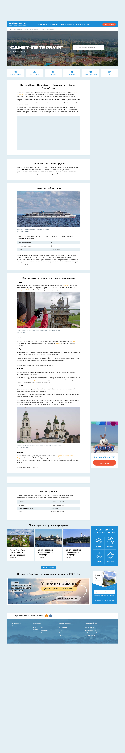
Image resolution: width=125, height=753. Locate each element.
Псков (42, 632)
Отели (78, 24)
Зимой (98, 546)
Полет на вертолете (91, 74)
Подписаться (104, 600)
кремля (36, 380)
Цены (109, 74)
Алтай (60, 630)
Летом (98, 561)
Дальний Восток (63, 627)
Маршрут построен (89, 627)
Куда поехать (43, 24)
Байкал (61, 635)
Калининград (36, 631)
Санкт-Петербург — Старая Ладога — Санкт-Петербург (18, 552)
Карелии (65, 285)
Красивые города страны (91, 630)
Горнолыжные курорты (90, 635)
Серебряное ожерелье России (92, 632)
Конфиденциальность (15, 625)
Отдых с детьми (34, 74)
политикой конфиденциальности (102, 596)
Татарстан (61, 632)
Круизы (26, 29)
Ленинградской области (25, 290)
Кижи (55, 402)
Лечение (87, 24)
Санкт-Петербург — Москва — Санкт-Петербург (46, 552)
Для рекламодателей (15, 623)
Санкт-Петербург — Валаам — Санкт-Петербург (74, 552)
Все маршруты (48, 567)
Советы (55, 24)
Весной (110, 546)
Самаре (58, 343)
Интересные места (15, 74)
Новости (70, 24)
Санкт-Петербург (18, 29)
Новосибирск (44, 630)
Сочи (42, 627)
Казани (74, 341)
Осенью (110, 561)
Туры (62, 24)
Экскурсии (72, 74)
